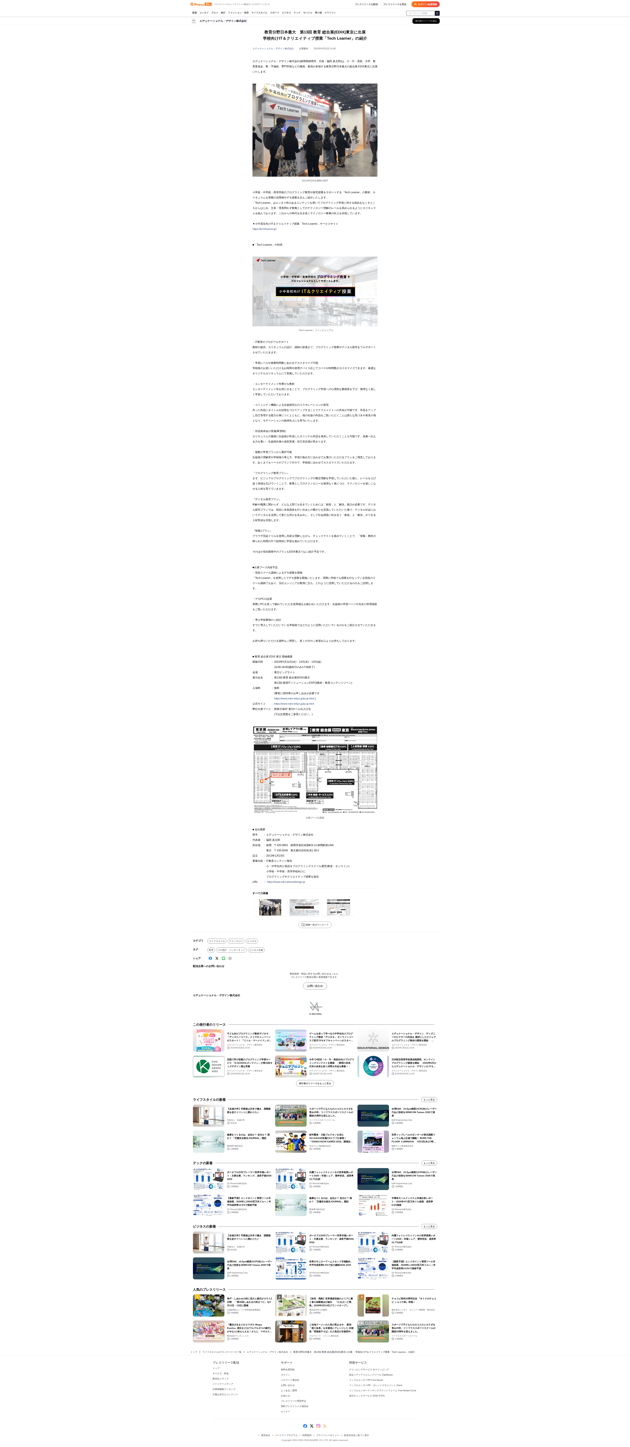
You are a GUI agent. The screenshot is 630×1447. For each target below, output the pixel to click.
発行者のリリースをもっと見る (315, 1083)
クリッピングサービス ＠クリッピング (369, 1369)
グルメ (214, 12)
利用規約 (307, 1435)
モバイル (307, 12)
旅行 (223, 12)
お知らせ (285, 1395)
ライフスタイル (259, 12)
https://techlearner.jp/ (264, 229)
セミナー (285, 1411)
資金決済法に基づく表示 (356, 1435)
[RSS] (325, 1426)
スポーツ (274, 12)
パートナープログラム (286, 1435)
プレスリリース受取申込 (293, 1401)
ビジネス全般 (256, 950)
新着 (194, 12)
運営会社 (265, 1435)
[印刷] (230, 958)
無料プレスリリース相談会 (294, 1406)
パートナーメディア (223, 1384)
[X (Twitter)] (217, 958)
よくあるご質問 (289, 1390)
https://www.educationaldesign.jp (286, 881)
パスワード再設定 (290, 1380)
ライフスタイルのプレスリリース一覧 (222, 1352)
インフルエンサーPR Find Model (366, 1380)
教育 (211, 950)
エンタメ (204, 12)
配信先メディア (221, 1378)
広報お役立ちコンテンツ (225, 1394)
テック (297, 12)
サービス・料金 (221, 1373)
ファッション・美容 (238, 12)
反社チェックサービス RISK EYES (367, 1395)
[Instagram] (318, 1426)
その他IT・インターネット (231, 950)
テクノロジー (236, 941)
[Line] (223, 958)
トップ (193, 1352)
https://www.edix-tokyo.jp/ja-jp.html (294, 698)
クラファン (330, 12)
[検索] (437, 13)
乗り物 (318, 12)
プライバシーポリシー (327, 1435)
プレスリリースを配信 (366, 4)
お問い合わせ (315, 986)
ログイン (285, 1374)
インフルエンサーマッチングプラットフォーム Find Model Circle (382, 1390)
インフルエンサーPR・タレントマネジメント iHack (375, 1385)
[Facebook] (210, 958)
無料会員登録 (288, 1369)
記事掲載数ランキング (224, 1389)
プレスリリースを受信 (394, 4)
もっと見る (429, 1099)
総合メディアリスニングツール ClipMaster (371, 1374)
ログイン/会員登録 (427, 4)
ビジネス (286, 12)
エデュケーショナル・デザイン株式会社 (273, 48)
